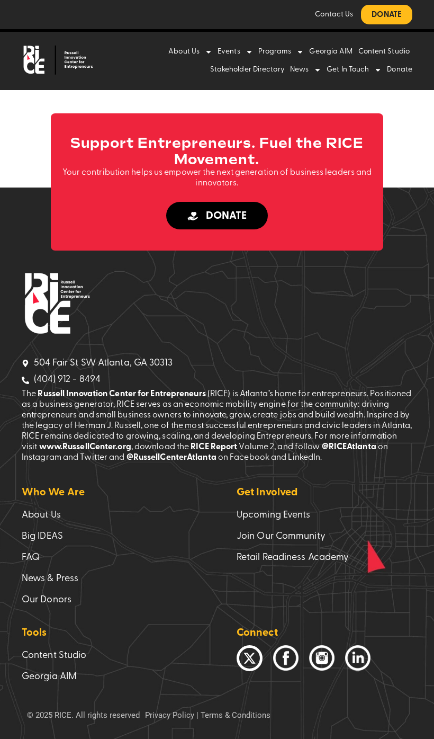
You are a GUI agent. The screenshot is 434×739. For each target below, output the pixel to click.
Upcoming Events (274, 515)
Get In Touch (348, 70)
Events (229, 52)
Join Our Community (281, 536)
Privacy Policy (169, 715)
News (299, 70)
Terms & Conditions (235, 715)
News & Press (50, 579)
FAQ (31, 558)
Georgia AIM (330, 52)
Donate (399, 70)
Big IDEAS (42, 536)
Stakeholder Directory (247, 70)
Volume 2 (256, 447)
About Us (184, 52)
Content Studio (384, 52)
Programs (275, 52)
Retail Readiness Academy (293, 558)
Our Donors (46, 600)
